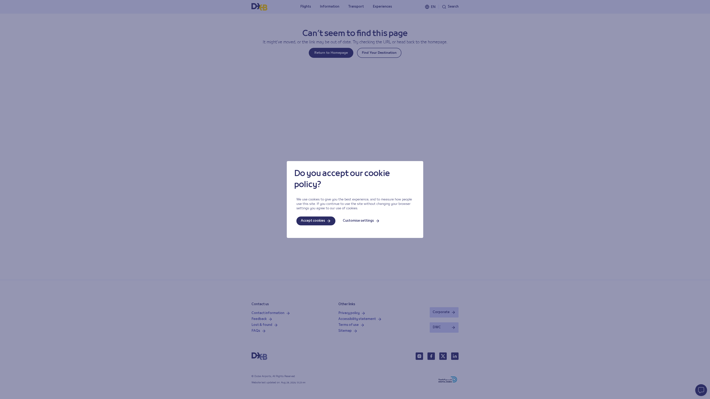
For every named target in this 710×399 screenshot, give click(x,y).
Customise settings (358, 221)
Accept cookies (313, 221)
